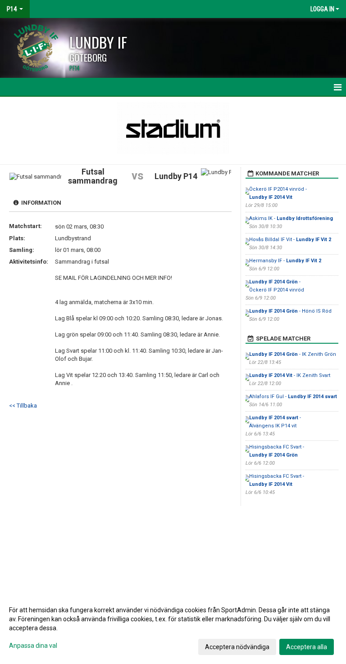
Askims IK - (291, 218)
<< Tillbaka (23, 405)
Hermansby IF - (285, 261)
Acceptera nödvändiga (237, 647)
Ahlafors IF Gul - (293, 396)
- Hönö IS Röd (290, 311)
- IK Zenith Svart (289, 375)
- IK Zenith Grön (292, 354)
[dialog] (173, 628)
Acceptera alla (306, 647)
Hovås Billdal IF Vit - (290, 239)
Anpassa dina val (33, 645)
